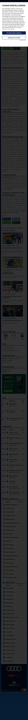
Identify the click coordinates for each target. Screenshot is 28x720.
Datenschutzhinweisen (8, 29)
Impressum (23, 40)
